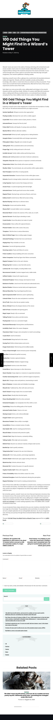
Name (5, 578)
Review (7, 654)
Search (6, 596)
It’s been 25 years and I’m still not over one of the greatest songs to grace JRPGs (25, 628)
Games (7, 649)
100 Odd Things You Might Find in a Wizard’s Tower (22, 518)
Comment (6, 559)
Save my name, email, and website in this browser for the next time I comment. (26, 585)
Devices (7, 646)
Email (21, 578)
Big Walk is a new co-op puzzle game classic (16, 630)
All (6, 643)
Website (37, 578)
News (6, 652)
